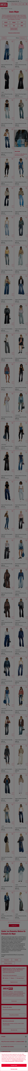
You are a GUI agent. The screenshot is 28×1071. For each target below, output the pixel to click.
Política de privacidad (9, 1061)
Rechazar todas (14, 1069)
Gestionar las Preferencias (18, 1059)
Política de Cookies (19, 1061)
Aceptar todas (14, 1065)
